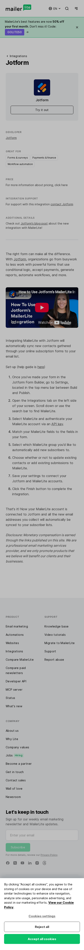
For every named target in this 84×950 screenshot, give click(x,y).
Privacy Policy (49, 854)
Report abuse (54, 659)
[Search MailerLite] (67, 8)
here (41, 367)
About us (12, 730)
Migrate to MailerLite (59, 643)
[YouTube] (22, 863)
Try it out (42, 110)
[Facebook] (8, 863)
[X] (15, 863)
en (55, 8)
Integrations (14, 651)
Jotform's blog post (34, 223)
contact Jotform (62, 204)
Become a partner (19, 763)
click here (61, 185)
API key (57, 424)
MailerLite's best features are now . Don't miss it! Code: (34, 27)
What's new (14, 706)
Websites (12, 643)
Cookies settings (42, 916)
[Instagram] (37, 863)
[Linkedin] (30, 863)
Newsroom (13, 797)
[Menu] (75, 8)
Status (10, 698)
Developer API (16, 681)
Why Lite (12, 739)
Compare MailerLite (20, 659)
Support (50, 651)
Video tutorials (55, 634)
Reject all (42, 927)
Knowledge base (56, 626)
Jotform (11, 138)
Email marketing (17, 626)
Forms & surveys (18, 157)
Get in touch (15, 772)
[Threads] (44, 863)
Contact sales (16, 780)
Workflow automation (20, 164)
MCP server (14, 689)
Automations (15, 634)
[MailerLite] (18, 7)
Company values (17, 747)
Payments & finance (44, 157)
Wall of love (14, 788)
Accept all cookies (42, 939)
